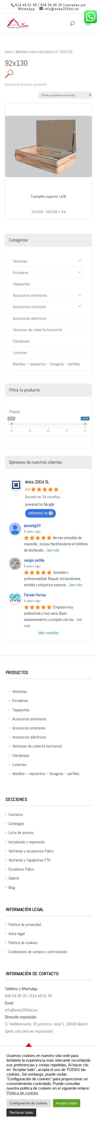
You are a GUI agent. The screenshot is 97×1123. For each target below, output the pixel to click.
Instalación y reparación (27, 842)
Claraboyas (21, 341)
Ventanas (20, 261)
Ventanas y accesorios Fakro (31, 851)
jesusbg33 (32, 525)
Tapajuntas (21, 284)
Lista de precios (21, 832)
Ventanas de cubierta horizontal (37, 329)
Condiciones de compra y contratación (38, 951)
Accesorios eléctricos (30, 318)
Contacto (16, 814)
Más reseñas (49, 632)
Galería (14, 878)
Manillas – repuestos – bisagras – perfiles (46, 364)
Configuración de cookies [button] (28, 1103)
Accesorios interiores (29, 306)
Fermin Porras (35, 595)
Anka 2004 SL (37, 482)
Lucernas (20, 352)
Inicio (9, 51)
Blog (12, 887)
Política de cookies (23, 942)
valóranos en (38, 513)
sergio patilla (34, 560)
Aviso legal (17, 933)
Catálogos (16, 823)
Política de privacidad (25, 924)
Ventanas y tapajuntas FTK (29, 860)
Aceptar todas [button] (66, 1103)
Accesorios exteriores (30, 295)
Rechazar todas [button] (21, 1112)
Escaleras (20, 272)
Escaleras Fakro (21, 869)
